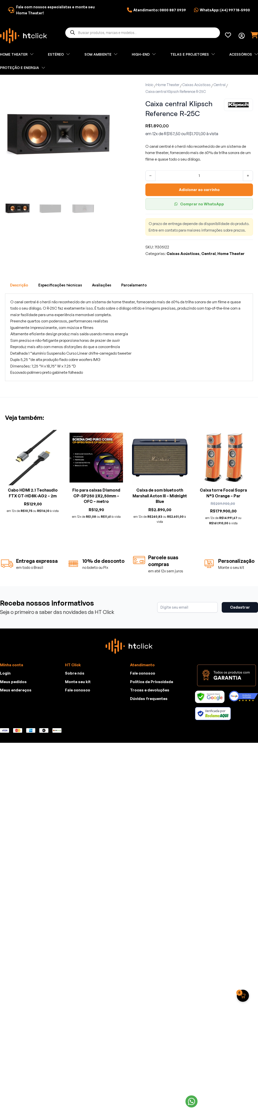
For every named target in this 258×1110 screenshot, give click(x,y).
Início (149, 85)
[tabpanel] (129, 337)
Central (219, 85)
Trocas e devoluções (149, 690)
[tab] (19, 285)
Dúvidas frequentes (149, 698)
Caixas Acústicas (196, 85)
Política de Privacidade (151, 681)
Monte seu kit (78, 681)
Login (5, 673)
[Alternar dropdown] (242, 36)
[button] (106, 88)
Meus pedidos (13, 681)
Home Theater (167, 85)
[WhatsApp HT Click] (191, 1101)
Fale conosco (77, 690)
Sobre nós (74, 673)
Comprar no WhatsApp (202, 204)
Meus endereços (15, 690)
